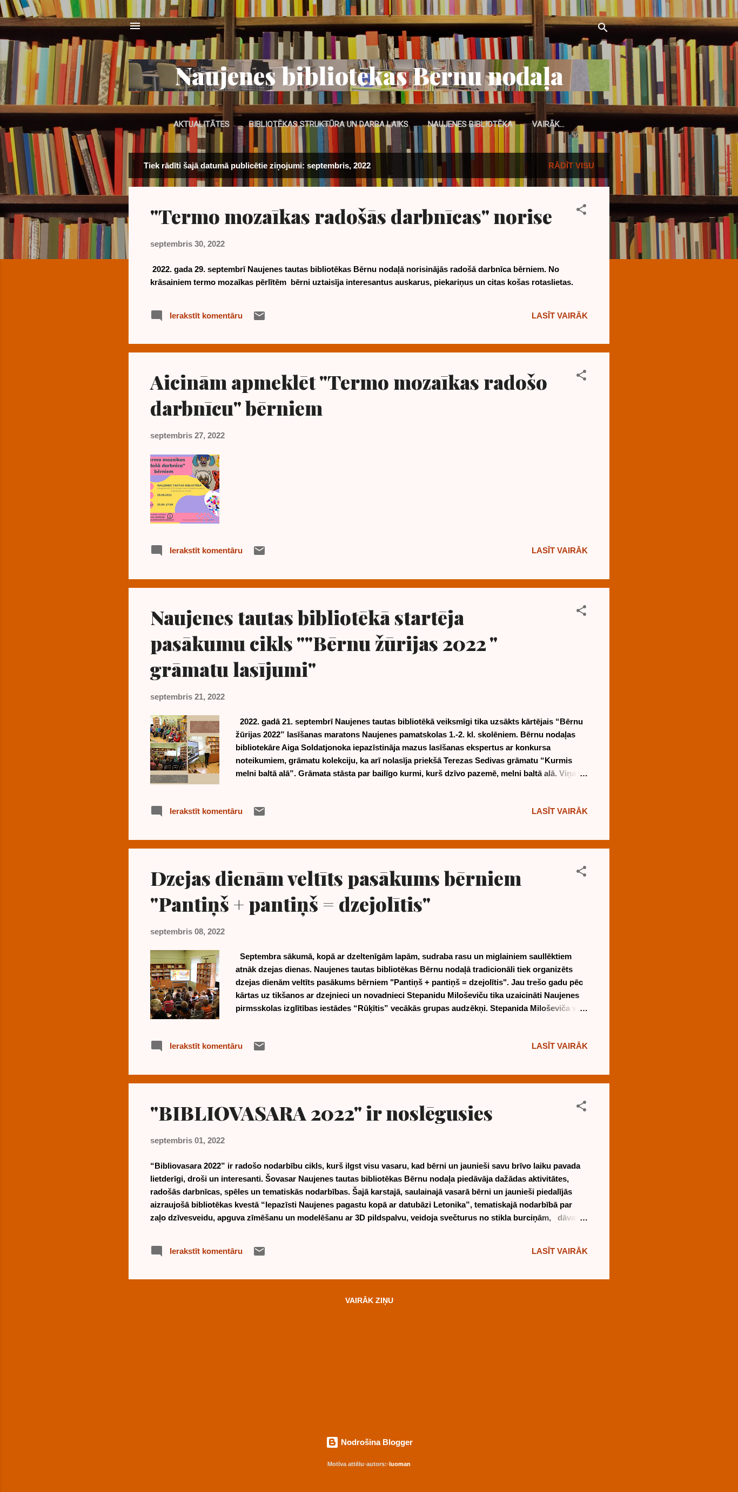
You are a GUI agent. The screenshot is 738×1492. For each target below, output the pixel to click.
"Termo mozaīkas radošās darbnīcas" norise (351, 216)
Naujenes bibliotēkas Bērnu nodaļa (369, 75)
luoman (400, 1464)
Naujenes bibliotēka (470, 124)
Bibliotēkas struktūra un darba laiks (328, 124)
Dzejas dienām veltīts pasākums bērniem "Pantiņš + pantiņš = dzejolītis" (335, 891)
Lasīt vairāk (560, 315)
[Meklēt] (602, 29)
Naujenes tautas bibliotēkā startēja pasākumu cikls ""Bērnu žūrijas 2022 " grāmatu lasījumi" (323, 643)
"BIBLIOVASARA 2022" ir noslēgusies (321, 1112)
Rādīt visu (571, 165)
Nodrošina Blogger (376, 1442)
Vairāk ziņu (369, 1300)
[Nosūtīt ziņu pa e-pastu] (259, 319)
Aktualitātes (201, 124)
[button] (581, 211)
